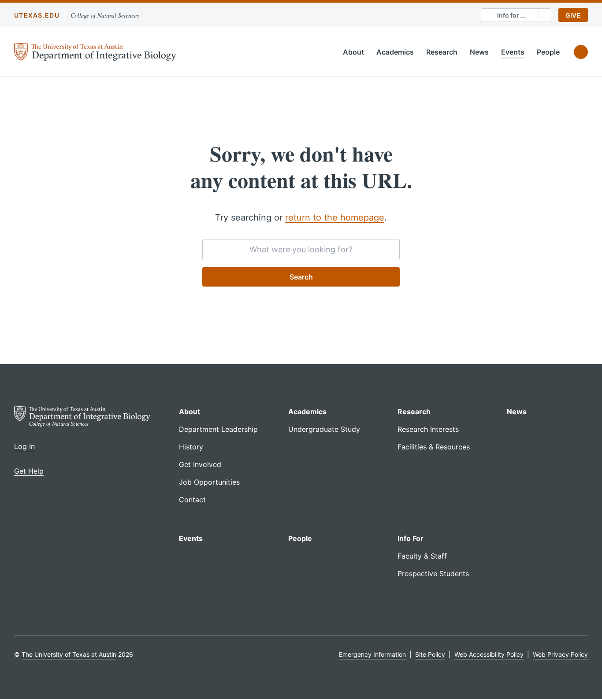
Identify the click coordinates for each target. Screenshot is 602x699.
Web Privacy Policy (560, 654)
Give (573, 15)
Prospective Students (433, 573)
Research (441, 52)
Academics (395, 52)
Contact (192, 499)
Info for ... (511, 15)
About (353, 52)
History (191, 446)
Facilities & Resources (434, 446)
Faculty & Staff (422, 556)
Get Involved (200, 464)
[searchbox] (301, 249)
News (479, 52)
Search (301, 276)
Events (512, 52)
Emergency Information (372, 654)
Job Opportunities (209, 482)
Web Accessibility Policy (489, 654)
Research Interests (428, 429)
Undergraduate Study (324, 429)
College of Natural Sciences (105, 15)
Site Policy (430, 654)
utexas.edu (36, 15)
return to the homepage (334, 217)
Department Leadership (218, 429)
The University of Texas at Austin (69, 654)
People (548, 52)
